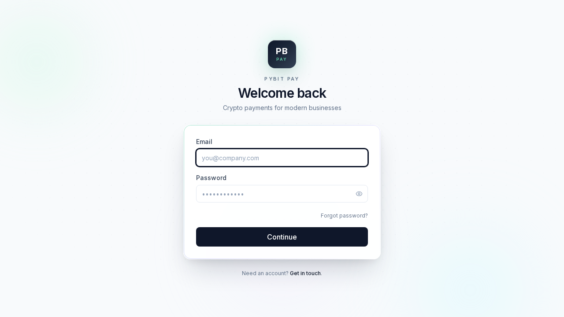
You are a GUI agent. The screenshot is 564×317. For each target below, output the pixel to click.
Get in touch (305, 273)
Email (204, 141)
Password (211, 177)
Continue (282, 236)
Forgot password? (344, 215)
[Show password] (359, 194)
